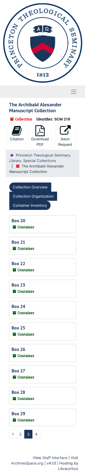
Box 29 (18, 414)
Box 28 (18, 392)
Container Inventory (30, 205)
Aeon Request (65, 142)
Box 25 (18, 328)
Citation (17, 139)
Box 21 (18, 242)
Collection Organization (33, 196)
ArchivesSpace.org (27, 463)
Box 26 (18, 349)
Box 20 (18, 221)
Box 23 (18, 285)
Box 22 (18, 263)
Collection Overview (30, 187)
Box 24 (18, 306)
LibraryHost (68, 468)
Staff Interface (54, 457)
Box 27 (18, 371)
